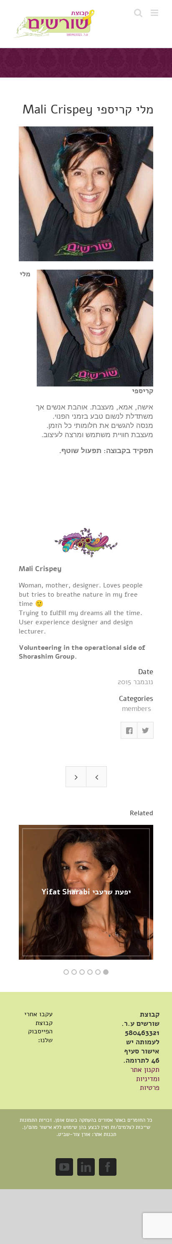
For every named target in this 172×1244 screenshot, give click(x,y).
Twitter (145, 730)
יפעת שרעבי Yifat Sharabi (86, 892)
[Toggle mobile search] (138, 12)
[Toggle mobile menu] (155, 12)
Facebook (129, 730)
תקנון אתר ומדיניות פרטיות (144, 1079)
